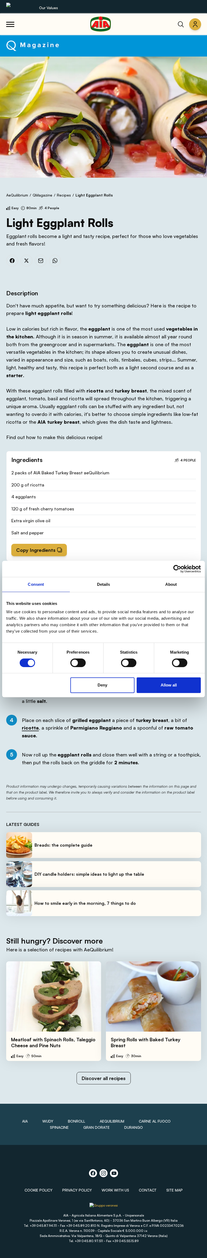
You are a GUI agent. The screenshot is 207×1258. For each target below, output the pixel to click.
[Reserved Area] (195, 24)
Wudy (47, 1121)
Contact (148, 1190)
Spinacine (59, 1127)
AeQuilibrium (17, 195)
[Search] (181, 24)
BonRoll (76, 1121)
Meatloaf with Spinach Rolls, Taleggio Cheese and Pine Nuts (53, 1042)
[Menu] (10, 24)
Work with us (115, 1190)
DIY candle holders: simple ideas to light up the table (89, 874)
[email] (41, 261)
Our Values (48, 7)
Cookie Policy (39, 1190)
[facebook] (12, 261)
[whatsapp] (55, 261)
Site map (174, 1190)
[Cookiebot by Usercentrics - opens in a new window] (177, 569)
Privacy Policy (77, 1190)
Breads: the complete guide (63, 845)
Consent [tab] (36, 584)
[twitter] (26, 261)
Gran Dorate (96, 1127)
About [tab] (171, 584)
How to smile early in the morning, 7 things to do (85, 903)
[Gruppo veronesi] (103, 1207)
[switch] (78, 662)
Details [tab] (103, 584)
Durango (133, 1127)
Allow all (169, 685)
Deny (102, 685)
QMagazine (42, 195)
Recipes (64, 195)
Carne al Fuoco (155, 1121)
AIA (25, 1121)
